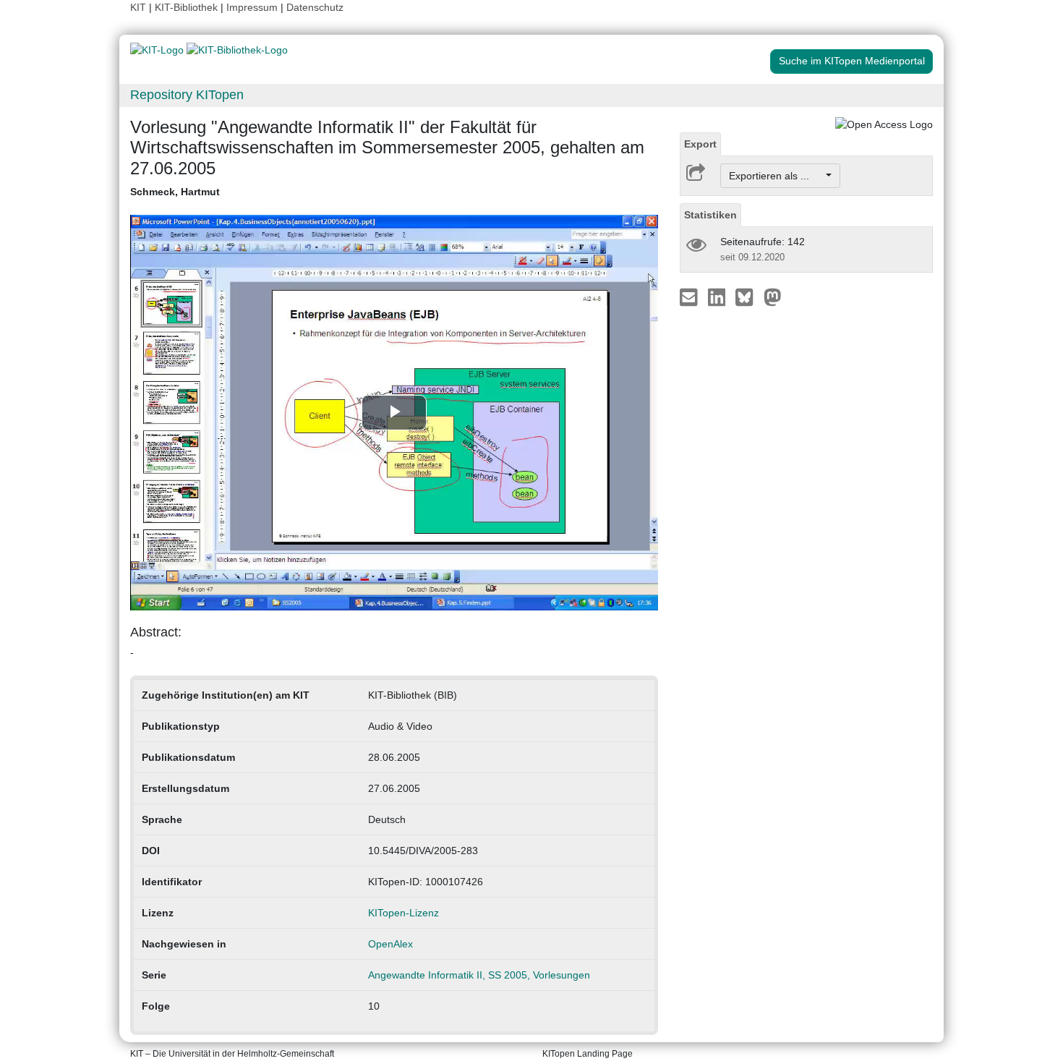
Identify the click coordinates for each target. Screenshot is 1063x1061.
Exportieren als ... (776, 176)
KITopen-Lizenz (403, 913)
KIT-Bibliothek (188, 7)
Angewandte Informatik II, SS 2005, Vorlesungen (479, 975)
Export (700, 144)
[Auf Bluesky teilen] (748, 296)
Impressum (252, 7)
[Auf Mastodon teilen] (773, 296)
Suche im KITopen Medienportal (852, 61)
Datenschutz (314, 7)
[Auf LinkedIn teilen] (718, 296)
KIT (138, 7)
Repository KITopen (187, 95)
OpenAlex (390, 944)
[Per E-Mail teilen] (690, 296)
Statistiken (710, 215)
